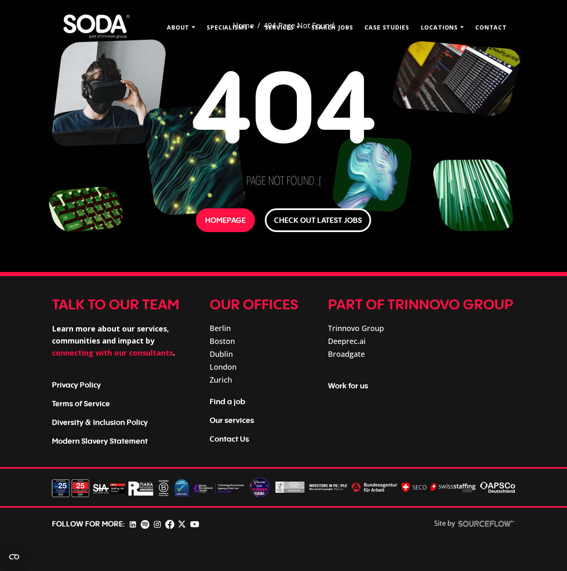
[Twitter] (182, 523)
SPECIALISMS (227, 27)
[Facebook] (169, 523)
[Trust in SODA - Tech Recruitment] (97, 27)
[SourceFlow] (486, 524)
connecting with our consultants (112, 353)
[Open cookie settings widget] (14, 557)
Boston (222, 341)
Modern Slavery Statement (100, 441)
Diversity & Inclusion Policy (100, 422)
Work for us (348, 386)
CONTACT (491, 27)
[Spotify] (145, 523)
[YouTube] (194, 523)
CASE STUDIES (386, 27)
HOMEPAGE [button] (225, 220)
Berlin (220, 328)
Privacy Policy (76, 385)
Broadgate (346, 354)
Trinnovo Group (356, 328)
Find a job (227, 401)
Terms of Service (81, 403)
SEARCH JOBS (332, 27)
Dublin (221, 354)
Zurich (221, 380)
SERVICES (279, 27)
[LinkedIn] (132, 523)
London (223, 367)
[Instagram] (157, 523)
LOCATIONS (439, 27)
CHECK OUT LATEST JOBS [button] (318, 220)
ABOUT (178, 27)
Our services (232, 420)
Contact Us (229, 439)
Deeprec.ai (347, 341)
